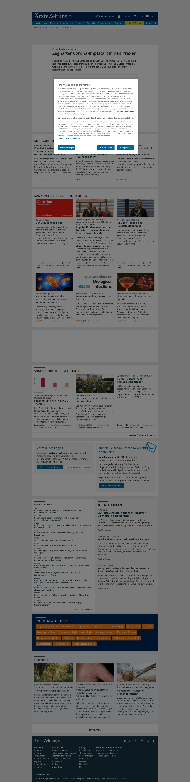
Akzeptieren (125, 147)
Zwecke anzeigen (66, 147)
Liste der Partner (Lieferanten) (71, 139)
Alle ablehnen (106, 147)
